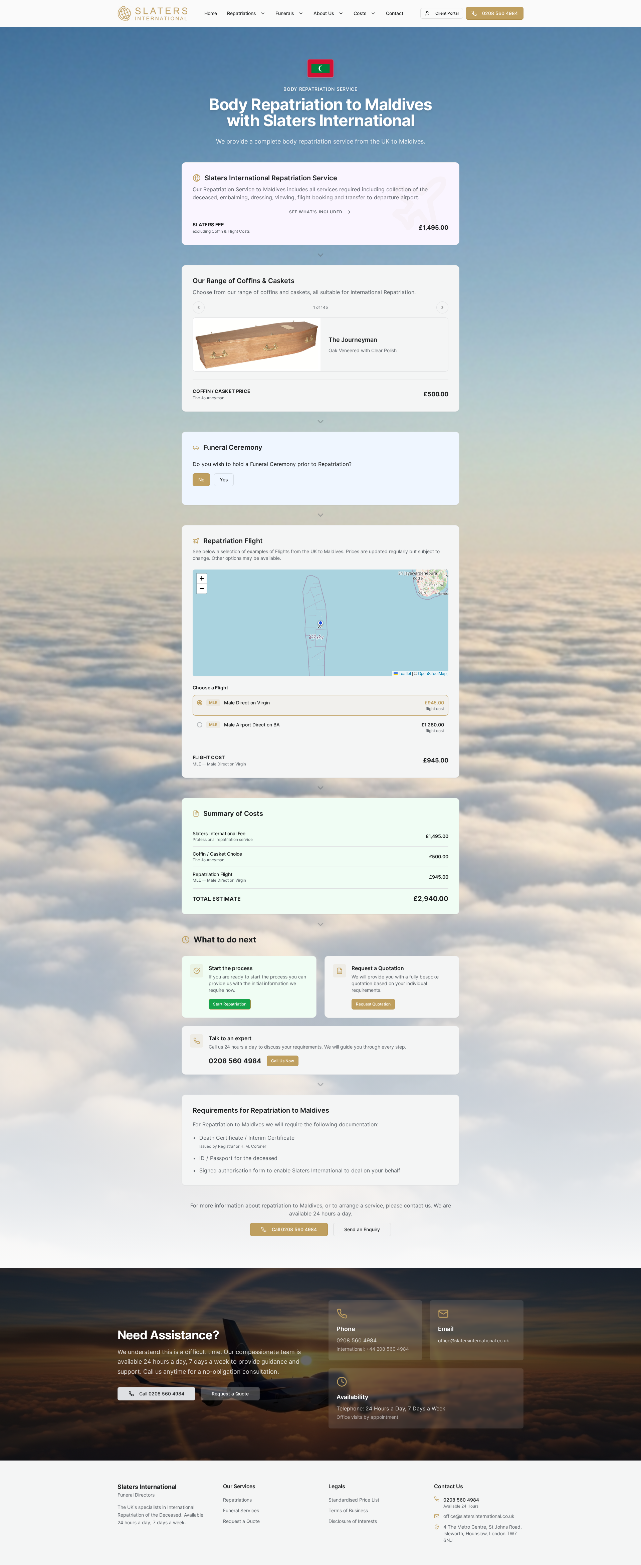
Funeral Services (241, 1510)
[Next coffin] (442, 307)
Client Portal (447, 13)
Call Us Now (282, 1060)
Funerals (284, 13)
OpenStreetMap (432, 673)
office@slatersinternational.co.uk (473, 1340)
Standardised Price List (354, 1500)
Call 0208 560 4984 (294, 1229)
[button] (320, 623)
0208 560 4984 (500, 13)
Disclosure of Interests (353, 1521)
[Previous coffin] (199, 307)
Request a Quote (230, 1393)
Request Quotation (373, 1004)
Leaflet (404, 673)
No (201, 479)
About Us (323, 13)
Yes (224, 479)
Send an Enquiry (362, 1229)
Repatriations (241, 13)
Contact (394, 13)
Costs (360, 13)
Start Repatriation (229, 1004)
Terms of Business (348, 1510)
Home (210, 13)
